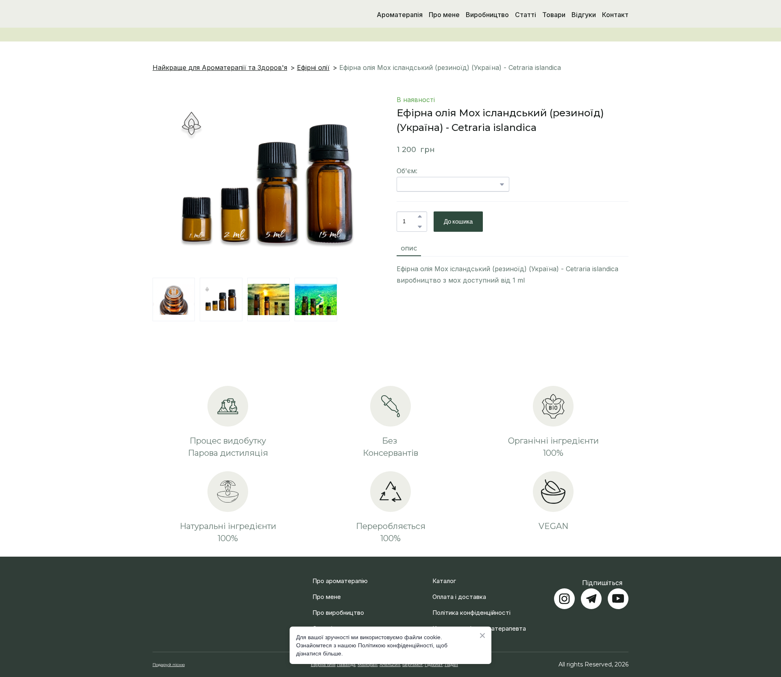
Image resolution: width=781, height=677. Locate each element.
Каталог (444, 571)
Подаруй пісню (169, 654)
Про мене (444, 15)
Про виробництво (338, 603)
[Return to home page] (195, 15)
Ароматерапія (400, 15)
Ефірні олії (313, 67)
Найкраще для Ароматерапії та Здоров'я (220, 67)
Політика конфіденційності (471, 603)
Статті (525, 15)
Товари (553, 15)
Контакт (615, 15)
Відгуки (584, 15)
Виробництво (487, 15)
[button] (420, 216)
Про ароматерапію (340, 571)
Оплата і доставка (459, 587)
